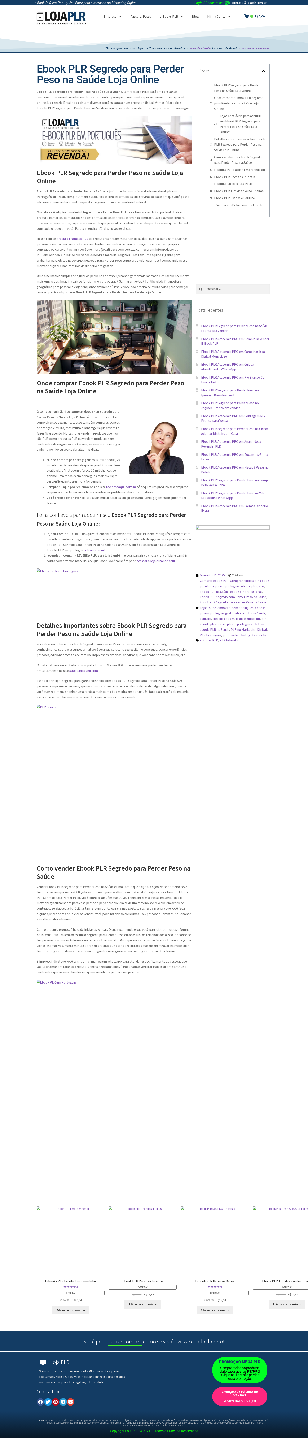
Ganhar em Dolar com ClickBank (239, 205)
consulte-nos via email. (255, 48)
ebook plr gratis (252, 586)
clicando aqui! (95, 550)
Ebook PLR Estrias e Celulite (234, 198)
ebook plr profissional (246, 591)
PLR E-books (229, 640)
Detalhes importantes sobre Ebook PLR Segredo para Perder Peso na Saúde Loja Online (239, 144)
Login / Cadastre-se (208, 3)
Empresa (110, 16)
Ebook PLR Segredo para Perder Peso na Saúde (233, 597)
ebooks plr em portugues (235, 608)
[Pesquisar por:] (233, 289)
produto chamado (72, 238)
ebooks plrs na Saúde (250, 613)
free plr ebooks (223, 618)
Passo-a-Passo (140, 16)
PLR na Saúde (219, 629)
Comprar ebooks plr (244, 581)
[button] (263, 71)
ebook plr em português (222, 586)
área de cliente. (200, 48)
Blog (195, 16)
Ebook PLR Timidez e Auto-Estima (239, 191)
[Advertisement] (195, 34)
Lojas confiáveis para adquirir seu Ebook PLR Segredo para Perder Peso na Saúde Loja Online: (240, 124)
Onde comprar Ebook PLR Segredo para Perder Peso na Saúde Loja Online (238, 103)
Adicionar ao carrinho (71, 1310)
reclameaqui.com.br (121, 487)
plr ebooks (217, 624)
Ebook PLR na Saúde (214, 591)
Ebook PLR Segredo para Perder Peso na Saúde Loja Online (237, 88)
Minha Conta (216, 16)
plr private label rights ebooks (244, 635)
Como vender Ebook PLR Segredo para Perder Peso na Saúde (238, 160)
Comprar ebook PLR (214, 581)
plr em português (239, 624)
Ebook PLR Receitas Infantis (234, 177)
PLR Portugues (210, 635)
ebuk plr (205, 618)
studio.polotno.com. (83, 670)
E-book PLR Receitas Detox (233, 184)
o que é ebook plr (248, 618)
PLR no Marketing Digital (249, 629)
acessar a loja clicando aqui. (156, 561)
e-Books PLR (169, 16)
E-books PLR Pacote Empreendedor (239, 169)
